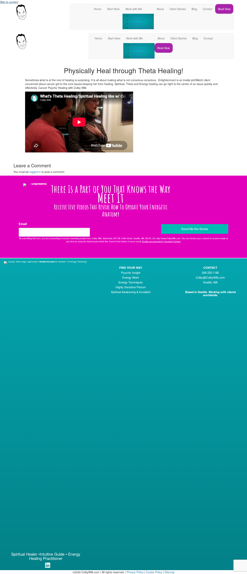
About (160, 9)
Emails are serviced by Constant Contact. (161, 241)
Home (97, 9)
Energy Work (130, 277)
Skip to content (9, 2)
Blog (194, 9)
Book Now (224, 9)
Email (23, 223)
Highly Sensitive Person (131, 287)
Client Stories (178, 9)
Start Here (113, 9)
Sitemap (170, 572)
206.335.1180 (210, 272)
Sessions (135, 16)
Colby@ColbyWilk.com (210, 277)
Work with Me (133, 9)
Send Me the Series (194, 229)
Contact (207, 9)
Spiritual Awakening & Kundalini (131, 292)
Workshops (137, 19)
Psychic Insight (130, 272)
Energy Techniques (130, 282)
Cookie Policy (154, 572)
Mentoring (136, 23)
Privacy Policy (135, 572)
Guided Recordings (142, 27)
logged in (35, 172)
